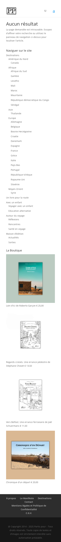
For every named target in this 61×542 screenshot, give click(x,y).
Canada (15, 62)
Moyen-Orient (15, 189)
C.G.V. (29, 513)
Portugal (15, 169)
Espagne (15, 145)
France (14, 150)
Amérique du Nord (18, 59)
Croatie (14, 136)
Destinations (12, 55)
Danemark (16, 141)
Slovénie (15, 184)
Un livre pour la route (17, 197)
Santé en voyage (16, 228)
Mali (13, 85)
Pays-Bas (15, 165)
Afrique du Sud (19, 71)
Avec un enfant (14, 202)
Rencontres (14, 224)
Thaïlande (16, 113)
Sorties (12, 242)
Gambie (15, 76)
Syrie (13, 192)
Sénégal (15, 104)
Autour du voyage (15, 215)
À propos (11, 498)
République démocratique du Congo (30, 100)
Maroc (14, 90)
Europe (12, 118)
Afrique (12, 67)
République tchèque (21, 174)
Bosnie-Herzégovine (21, 131)
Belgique (15, 126)
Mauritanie (16, 95)
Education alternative (19, 210)
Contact (29, 501)
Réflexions (13, 219)
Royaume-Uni (18, 179)
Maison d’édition (14, 233)
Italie (13, 160)
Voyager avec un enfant (20, 206)
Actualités (13, 237)
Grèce (14, 155)
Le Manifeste (27, 498)
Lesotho (15, 80)
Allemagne (16, 121)
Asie (10, 109)
